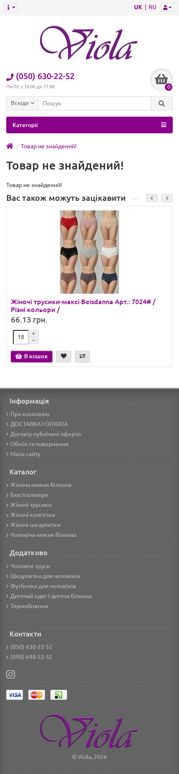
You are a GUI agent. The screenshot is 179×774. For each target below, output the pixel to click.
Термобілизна (29, 606)
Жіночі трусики (31, 505)
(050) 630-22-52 (31, 647)
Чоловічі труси (30, 566)
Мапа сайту (25, 454)
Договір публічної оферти (45, 434)
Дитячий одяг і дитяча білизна (51, 596)
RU (153, 7)
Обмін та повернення (39, 444)
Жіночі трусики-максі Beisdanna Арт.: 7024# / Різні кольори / (83, 305)
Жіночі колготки (32, 515)
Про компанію (29, 414)
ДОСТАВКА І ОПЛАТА (39, 424)
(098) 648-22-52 (31, 657)
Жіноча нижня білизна (40, 485)
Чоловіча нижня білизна (43, 535)
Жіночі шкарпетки (35, 525)
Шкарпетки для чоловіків (45, 576)
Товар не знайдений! (49, 146)
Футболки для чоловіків (43, 586)
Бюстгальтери (29, 495)
